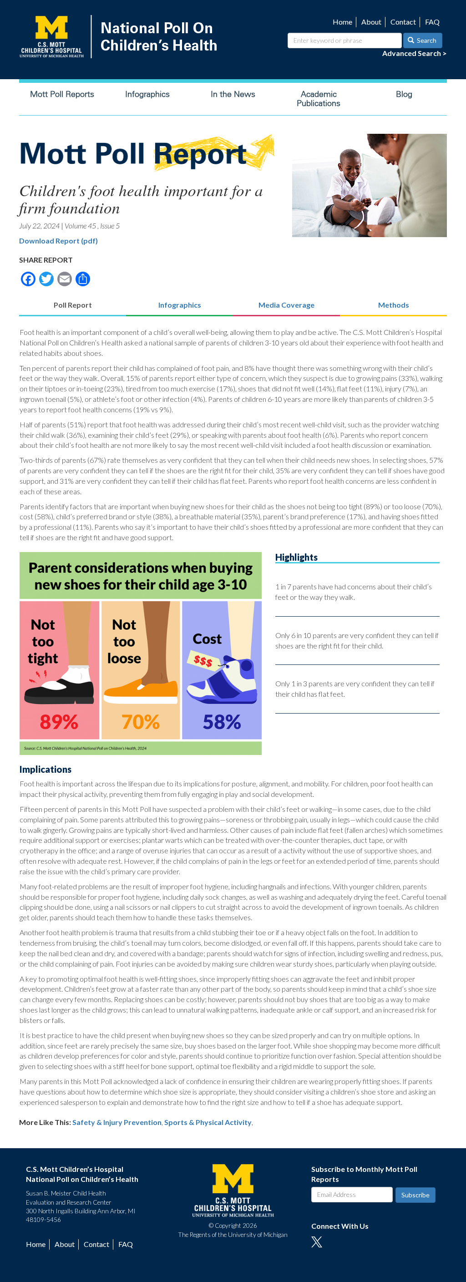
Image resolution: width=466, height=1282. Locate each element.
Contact (403, 21)
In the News (233, 94)
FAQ (432, 21)
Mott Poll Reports (62, 94)
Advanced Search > (414, 53)
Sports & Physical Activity (208, 1122)
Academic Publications (318, 98)
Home (342, 21)
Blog (404, 94)
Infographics (147, 94)
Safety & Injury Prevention (117, 1122)
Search (425, 40)
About (371, 21)
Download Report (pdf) (58, 240)
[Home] (120, 36)
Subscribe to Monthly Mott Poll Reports (364, 1174)
